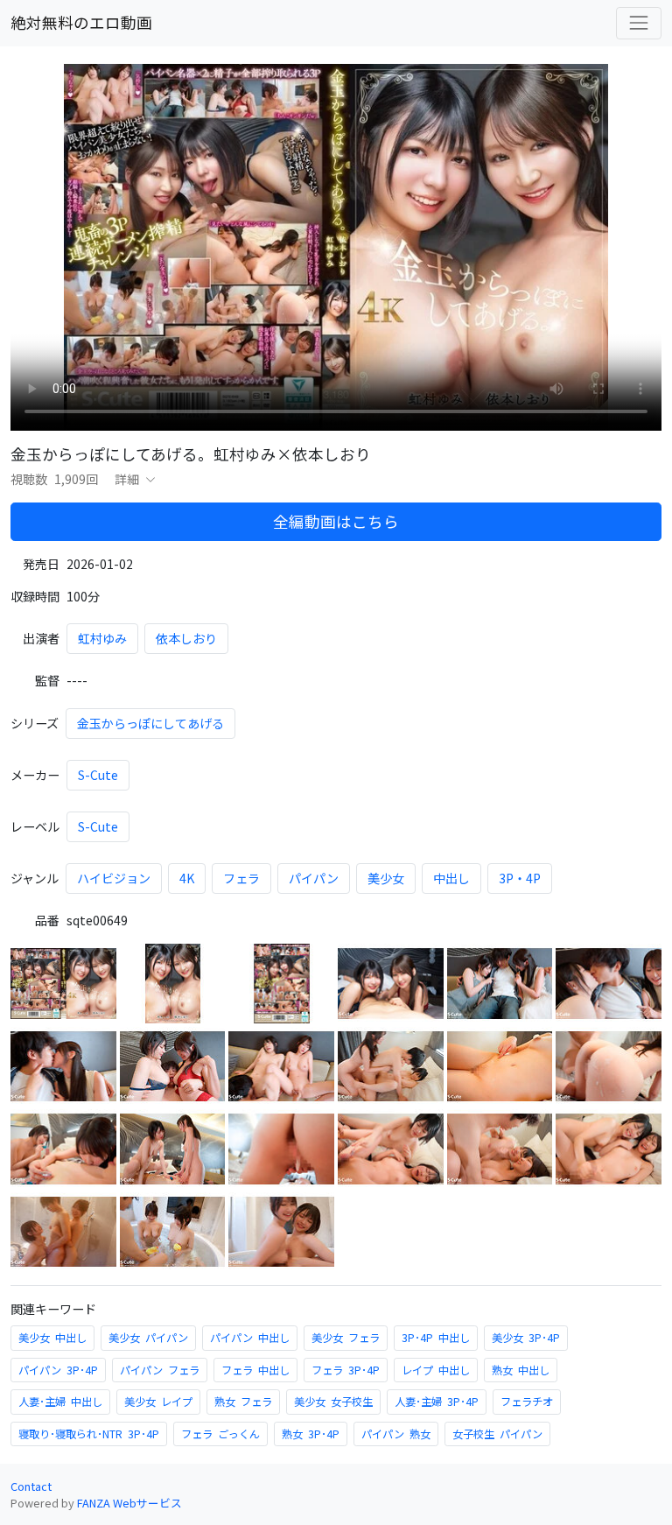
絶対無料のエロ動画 (81, 22)
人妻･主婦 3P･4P (437, 1401)
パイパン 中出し (250, 1338)
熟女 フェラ (243, 1401)
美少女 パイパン (148, 1338)
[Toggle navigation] (639, 23)
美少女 (386, 878)
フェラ (241, 878)
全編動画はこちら (336, 521)
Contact (31, 1486)
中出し (451, 878)
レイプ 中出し (436, 1370)
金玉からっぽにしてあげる (150, 723)
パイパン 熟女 (395, 1434)
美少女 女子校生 (333, 1401)
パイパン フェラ (160, 1370)
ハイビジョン (113, 878)
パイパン (314, 878)
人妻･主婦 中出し (60, 1401)
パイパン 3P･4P (58, 1370)
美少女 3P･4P (526, 1338)
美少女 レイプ (158, 1401)
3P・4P (520, 878)
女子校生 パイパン (497, 1434)
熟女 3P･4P (311, 1434)
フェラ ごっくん (220, 1434)
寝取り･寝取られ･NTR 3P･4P (88, 1434)
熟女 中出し (521, 1370)
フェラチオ (526, 1401)
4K (186, 878)
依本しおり (186, 638)
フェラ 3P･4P (346, 1370)
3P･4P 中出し (436, 1338)
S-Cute (98, 775)
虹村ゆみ (102, 638)
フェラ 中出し (255, 1370)
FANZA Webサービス (129, 1502)
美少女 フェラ (346, 1338)
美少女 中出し (52, 1338)
